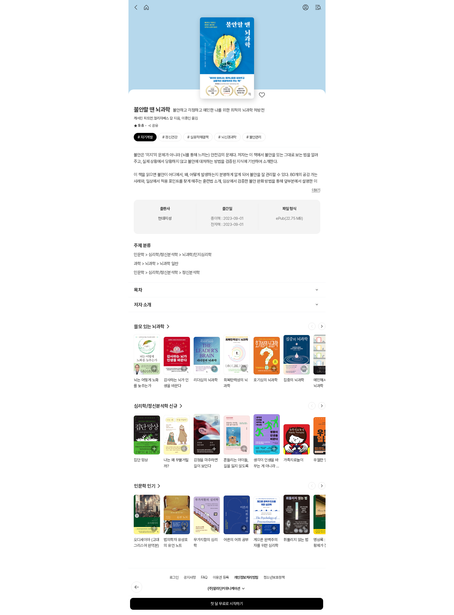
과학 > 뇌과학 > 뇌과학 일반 (156, 263)
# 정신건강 (169, 137)
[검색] (318, 7)
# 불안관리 (253, 137)
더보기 (316, 190)
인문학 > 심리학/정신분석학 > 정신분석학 (167, 272)
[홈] (146, 7)
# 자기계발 (145, 137)
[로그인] (305, 7)
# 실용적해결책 (197, 137)
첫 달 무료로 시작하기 (226, 603)
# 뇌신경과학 (227, 137)
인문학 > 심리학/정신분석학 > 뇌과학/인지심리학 (173, 254)
